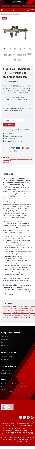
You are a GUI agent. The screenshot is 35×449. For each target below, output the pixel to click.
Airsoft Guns (6, 6)
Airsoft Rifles (20, 159)
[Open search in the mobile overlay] (33, 2)
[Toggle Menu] (3, 2)
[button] (31, 18)
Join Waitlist (8, 125)
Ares (8, 162)
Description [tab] (6, 169)
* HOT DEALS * (16, 6)
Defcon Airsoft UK (6, 14)
